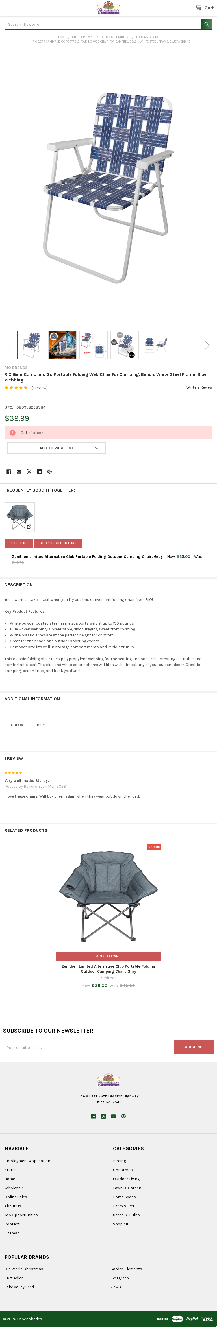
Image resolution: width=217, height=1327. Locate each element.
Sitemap (12, 1233)
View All (117, 1287)
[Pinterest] (49, 471)
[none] (108, 188)
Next (206, 345)
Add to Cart (108, 956)
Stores (11, 1169)
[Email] (19, 471)
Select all (19, 543)
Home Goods (124, 1197)
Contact (12, 1224)
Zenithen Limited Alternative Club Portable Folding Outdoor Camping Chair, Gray (87, 556)
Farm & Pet (123, 1206)
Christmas (123, 1169)
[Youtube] (113, 1116)
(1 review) (40, 387)
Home (10, 1179)
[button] (56, 448)
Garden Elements (126, 1269)
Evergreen (119, 1278)
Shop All (120, 1224)
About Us (13, 1206)
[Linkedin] (39, 471)
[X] (29, 471)
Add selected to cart (58, 543)
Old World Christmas (24, 1269)
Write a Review (199, 387)
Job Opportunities (21, 1215)
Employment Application (27, 1160)
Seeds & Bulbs (126, 1215)
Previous (10, 345)
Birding (119, 1160)
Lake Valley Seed (19, 1287)
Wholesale (14, 1188)
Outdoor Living (126, 1179)
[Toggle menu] (8, 8)
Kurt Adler (14, 1278)
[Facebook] (9, 471)
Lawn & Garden (127, 1188)
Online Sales (16, 1197)
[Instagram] (103, 1116)
